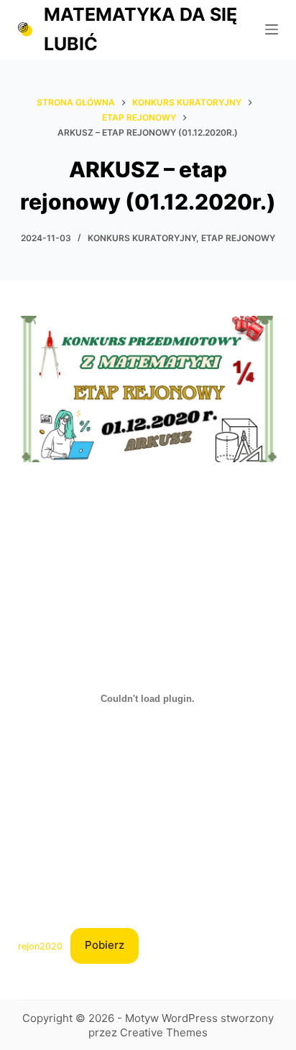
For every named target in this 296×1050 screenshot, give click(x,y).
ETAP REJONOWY (238, 238)
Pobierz (104, 945)
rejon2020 (40, 945)
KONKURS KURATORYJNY (142, 238)
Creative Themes (164, 1032)
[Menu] (271, 29)
